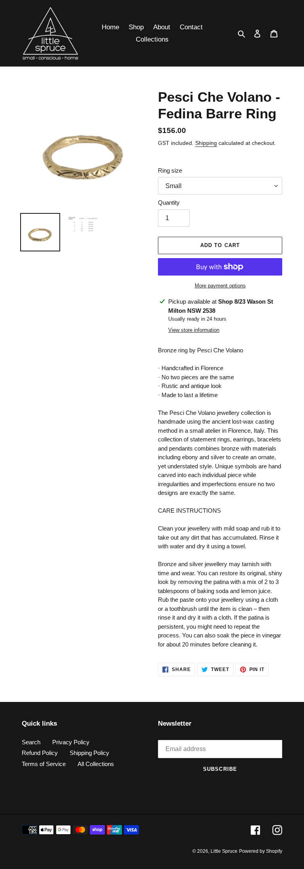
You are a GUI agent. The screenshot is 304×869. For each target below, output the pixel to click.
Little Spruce (224, 851)
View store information (193, 330)
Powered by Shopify (260, 851)
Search (31, 742)
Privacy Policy (70, 742)
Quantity (169, 202)
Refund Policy (40, 752)
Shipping (206, 143)
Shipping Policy (89, 752)
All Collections (96, 764)
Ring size (170, 170)
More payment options (220, 286)
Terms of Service (44, 764)
